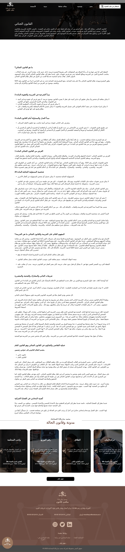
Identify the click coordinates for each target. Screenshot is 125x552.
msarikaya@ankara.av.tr (91, 515)
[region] (62, 10)
